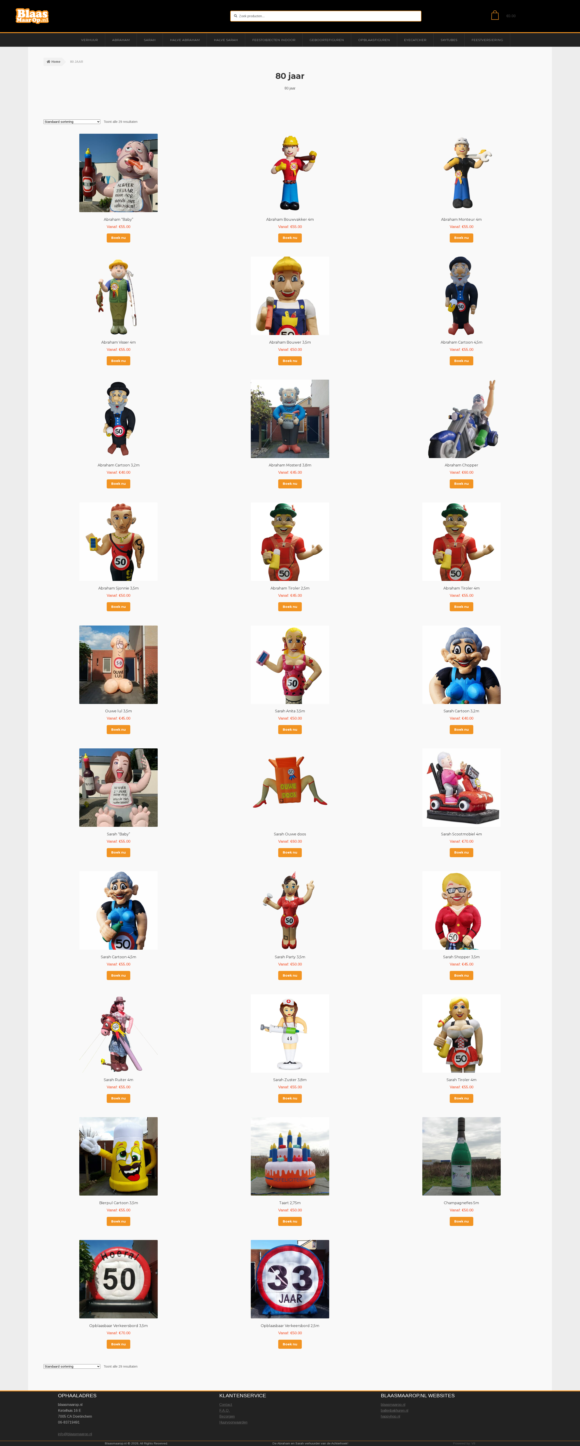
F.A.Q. (224, 1410)
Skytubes (449, 40)
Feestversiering (487, 40)
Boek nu (118, 238)
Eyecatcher (415, 40)
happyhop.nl (390, 1416)
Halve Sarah (226, 40)
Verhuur (89, 40)
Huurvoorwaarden (233, 1422)
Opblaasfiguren (374, 40)
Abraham (121, 40)
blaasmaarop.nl (393, 1405)
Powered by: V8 (464, 1443)
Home (55, 61)
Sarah (150, 40)
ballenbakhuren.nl (394, 1410)
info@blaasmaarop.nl (75, 1434)
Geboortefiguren (326, 40)
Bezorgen (227, 1416)
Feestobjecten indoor (273, 40)
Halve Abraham (185, 40)
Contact (225, 1405)
